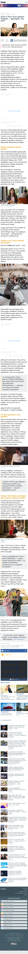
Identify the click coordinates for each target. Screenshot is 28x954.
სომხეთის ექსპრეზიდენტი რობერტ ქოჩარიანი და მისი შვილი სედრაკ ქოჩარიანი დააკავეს (14, 827)
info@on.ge (12, 934)
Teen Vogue (7, 643)
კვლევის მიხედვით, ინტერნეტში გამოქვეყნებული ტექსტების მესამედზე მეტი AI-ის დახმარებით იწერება (14, 754)
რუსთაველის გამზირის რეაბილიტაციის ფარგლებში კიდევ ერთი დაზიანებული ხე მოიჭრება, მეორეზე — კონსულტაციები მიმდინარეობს (14, 820)
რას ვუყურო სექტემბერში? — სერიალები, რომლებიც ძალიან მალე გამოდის (14, 790)
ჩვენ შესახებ (25, 888)
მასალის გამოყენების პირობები (21, 893)
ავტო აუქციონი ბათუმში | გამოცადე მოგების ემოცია (8, 709)
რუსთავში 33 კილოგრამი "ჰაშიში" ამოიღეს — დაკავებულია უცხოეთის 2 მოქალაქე (14, 841)
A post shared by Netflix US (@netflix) (14, 125)
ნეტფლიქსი (17, 645)
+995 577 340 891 (19, 934)
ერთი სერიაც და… (19, 639)
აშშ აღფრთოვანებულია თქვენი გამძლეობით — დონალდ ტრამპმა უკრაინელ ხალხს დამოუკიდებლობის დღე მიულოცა (14, 849)
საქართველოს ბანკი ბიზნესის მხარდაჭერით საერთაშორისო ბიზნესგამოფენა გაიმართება (14, 873)
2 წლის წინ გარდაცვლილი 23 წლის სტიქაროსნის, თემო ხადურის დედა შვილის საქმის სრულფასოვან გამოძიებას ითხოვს (14, 857)
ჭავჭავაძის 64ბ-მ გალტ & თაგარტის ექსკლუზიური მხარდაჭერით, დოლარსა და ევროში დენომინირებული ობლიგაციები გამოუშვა (14, 761)
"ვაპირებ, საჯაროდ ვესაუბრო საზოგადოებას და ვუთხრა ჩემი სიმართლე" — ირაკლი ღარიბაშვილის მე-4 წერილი (14, 735)
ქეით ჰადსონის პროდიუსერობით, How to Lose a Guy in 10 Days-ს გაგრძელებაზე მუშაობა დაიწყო (8, 692)
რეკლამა (25, 889)
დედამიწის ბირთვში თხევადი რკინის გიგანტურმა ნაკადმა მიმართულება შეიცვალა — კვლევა (14, 727)
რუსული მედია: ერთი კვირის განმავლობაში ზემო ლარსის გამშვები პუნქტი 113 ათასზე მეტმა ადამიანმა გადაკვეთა (14, 798)
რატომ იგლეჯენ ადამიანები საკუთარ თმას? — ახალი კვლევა (14, 805)
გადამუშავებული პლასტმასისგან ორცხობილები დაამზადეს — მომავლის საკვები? (14, 812)
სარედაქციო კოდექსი (23, 891)
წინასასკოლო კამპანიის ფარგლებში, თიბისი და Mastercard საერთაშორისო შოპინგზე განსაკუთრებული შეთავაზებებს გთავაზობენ (14, 866)
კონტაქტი (25, 894)
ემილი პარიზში (15, 647)
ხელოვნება (13, 14)
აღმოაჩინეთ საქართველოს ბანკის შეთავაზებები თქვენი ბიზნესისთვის (14, 776)
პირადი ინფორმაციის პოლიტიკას (14, 940)
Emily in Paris (8, 647)
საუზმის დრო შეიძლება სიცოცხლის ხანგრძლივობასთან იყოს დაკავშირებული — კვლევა (14, 783)
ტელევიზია (3, 14)
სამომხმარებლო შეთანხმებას (13, 938)
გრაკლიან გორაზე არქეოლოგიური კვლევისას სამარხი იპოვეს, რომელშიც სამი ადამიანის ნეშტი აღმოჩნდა (14, 834)
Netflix (12, 645)
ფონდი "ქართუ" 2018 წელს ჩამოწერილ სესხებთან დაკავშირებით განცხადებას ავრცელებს (14, 880)
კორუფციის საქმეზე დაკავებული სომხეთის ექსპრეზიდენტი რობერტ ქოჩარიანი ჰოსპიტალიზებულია (14, 769)
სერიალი (9, 645)
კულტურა (8, 14)
